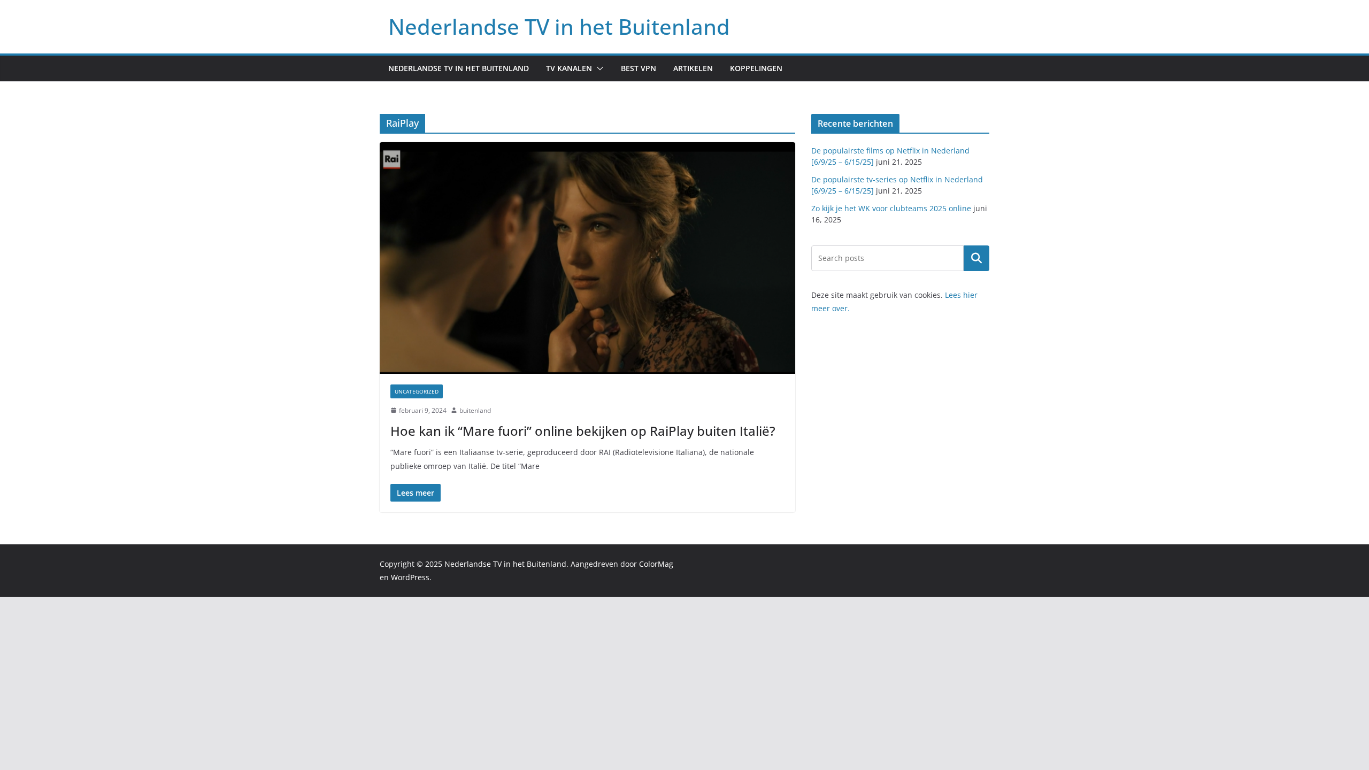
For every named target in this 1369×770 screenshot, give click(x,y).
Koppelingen (756, 68)
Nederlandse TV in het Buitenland (559, 26)
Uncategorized (417, 391)
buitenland (475, 410)
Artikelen (693, 68)
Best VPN (638, 68)
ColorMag (656, 564)
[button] (598, 68)
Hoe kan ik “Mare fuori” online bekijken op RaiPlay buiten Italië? (582, 431)
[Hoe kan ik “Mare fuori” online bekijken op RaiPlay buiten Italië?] (587, 257)
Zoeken (976, 258)
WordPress (410, 577)
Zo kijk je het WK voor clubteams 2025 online (891, 208)
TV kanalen (569, 68)
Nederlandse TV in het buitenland (458, 68)
